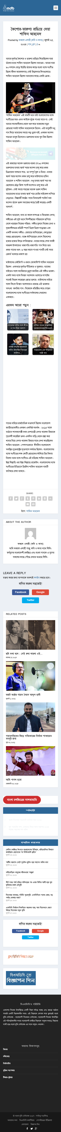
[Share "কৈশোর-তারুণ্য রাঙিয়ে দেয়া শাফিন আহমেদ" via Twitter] (16, 498)
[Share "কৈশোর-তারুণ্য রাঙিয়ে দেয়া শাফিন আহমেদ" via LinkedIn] (39, 498)
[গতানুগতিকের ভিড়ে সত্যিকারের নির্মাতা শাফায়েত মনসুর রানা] (30, 717)
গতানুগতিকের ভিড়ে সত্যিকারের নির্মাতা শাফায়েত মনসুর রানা (29, 737)
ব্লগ (33, 44)
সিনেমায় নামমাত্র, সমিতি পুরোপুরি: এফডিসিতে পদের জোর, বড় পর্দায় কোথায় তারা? (29, 896)
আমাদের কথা (12, 1120)
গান (29, 44)
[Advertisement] (30, 389)
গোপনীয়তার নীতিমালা (44, 1120)
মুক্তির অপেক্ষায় (8, 1070)
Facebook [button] (20, 592)
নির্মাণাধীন (6, 1063)
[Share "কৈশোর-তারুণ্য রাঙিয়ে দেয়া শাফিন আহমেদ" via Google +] (22, 498)
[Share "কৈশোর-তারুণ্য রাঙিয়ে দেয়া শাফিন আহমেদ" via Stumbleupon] (50, 498)
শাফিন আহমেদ (33, 511)
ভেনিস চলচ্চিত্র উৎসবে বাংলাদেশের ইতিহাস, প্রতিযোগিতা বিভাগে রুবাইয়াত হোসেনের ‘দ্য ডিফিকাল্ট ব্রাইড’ (29, 851)
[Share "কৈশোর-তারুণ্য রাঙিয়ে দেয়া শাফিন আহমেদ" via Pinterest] (33, 498)
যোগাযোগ (25, 1124)
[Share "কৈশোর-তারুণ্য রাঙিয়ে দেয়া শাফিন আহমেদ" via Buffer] (45, 498)
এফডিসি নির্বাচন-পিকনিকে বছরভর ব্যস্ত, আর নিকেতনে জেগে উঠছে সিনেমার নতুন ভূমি (28, 909)
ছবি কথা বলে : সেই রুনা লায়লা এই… (24, 653)
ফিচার (5, 1049)
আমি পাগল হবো (14, 779)
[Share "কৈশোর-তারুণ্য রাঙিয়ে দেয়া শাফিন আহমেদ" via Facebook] (10, 498)
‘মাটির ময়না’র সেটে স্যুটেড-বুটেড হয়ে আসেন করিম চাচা (27, 862)
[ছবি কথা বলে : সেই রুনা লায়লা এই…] (30, 635)
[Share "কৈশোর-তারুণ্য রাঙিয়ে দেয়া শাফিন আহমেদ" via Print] (33, 504)
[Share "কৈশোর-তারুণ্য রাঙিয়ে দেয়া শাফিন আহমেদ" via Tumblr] (27, 498)
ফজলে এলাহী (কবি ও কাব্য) (31, 40)
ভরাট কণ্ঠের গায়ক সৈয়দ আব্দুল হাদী (23, 694)
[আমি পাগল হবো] (30, 761)
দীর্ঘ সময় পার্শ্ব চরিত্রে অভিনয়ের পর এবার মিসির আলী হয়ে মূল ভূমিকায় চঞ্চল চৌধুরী (29, 883)
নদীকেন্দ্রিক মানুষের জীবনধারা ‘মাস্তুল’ (20, 872)
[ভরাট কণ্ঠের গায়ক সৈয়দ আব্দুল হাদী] (30, 676)
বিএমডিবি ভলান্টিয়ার (26, 1120)
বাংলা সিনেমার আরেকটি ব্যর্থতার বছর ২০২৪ (25, 820)
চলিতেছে (6, 1056)
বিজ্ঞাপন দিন (35, 1124)
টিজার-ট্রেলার (7, 1077)
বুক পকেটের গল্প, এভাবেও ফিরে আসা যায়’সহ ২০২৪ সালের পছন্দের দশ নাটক (29, 828)
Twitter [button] (30, 600)
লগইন (37, 577)
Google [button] (40, 592)
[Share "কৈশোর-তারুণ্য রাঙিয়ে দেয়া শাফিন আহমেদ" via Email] (27, 504)
